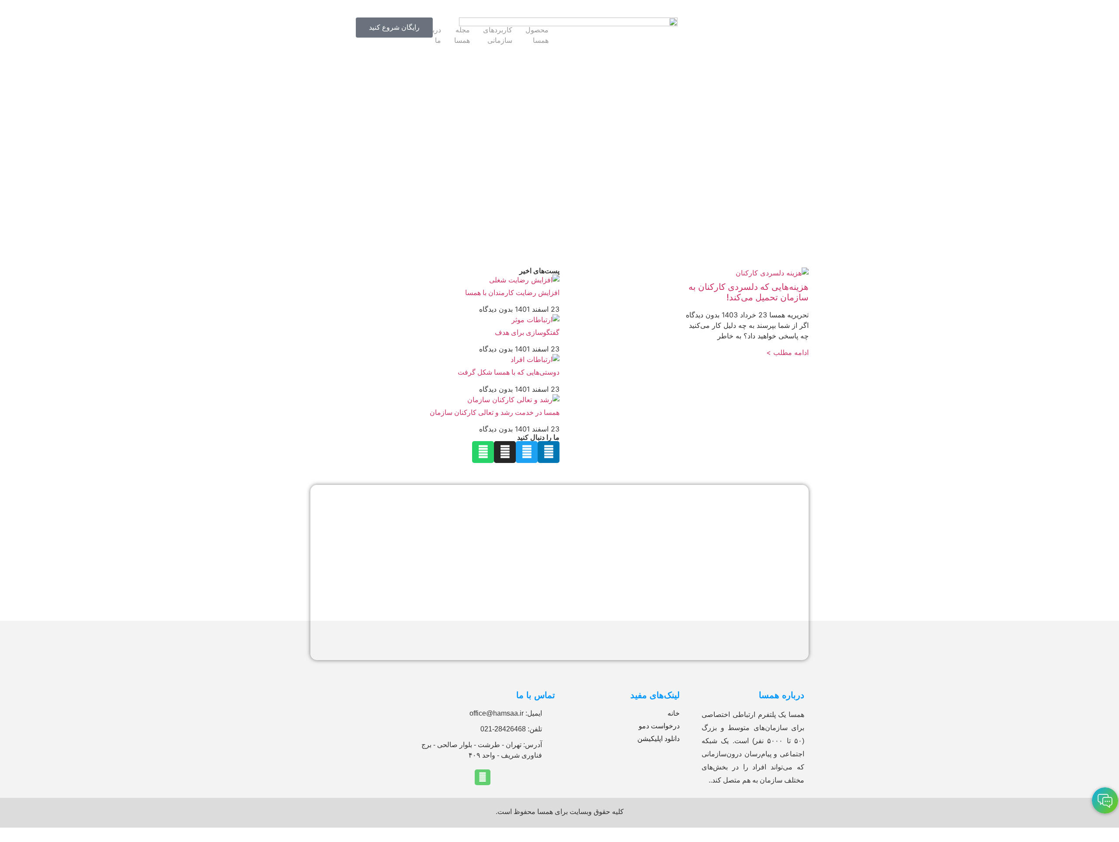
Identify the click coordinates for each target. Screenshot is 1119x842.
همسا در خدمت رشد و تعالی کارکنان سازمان (495, 412)
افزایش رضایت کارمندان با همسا (512, 292)
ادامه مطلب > (787, 352)
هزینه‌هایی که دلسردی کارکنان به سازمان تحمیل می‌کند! (748, 292)
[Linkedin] (482, 777)
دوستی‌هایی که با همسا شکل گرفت (509, 372)
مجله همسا (462, 35)
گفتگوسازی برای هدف (527, 332)
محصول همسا (537, 35)
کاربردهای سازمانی (497, 35)
